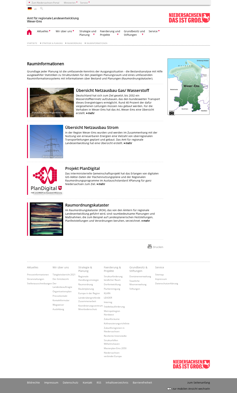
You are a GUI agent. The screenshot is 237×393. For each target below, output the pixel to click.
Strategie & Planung (52, 43)
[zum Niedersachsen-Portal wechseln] (189, 22)
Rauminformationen (97, 43)
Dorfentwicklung (112, 284)
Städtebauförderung (114, 306)
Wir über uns (61, 267)
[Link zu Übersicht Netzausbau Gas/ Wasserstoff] (52, 102)
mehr (91, 113)
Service (159, 267)
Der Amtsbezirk (61, 278)
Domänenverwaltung (140, 276)
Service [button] (153, 31)
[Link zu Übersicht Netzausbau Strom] (46, 141)
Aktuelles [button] (42, 31)
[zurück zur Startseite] (53, 18)
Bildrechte (33, 382)
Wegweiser (58, 304)
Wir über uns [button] (64, 31)
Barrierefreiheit (142, 382)
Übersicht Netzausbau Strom (91, 127)
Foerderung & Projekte (112, 269)
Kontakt (87, 382)
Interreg (108, 302)
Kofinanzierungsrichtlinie (116, 323)
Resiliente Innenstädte (115, 335)
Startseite (32, 43)
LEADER (108, 297)
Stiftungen (134, 288)
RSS (99, 382)
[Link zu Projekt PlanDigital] (46, 180)
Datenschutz (70, 382)
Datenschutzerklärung (166, 283)
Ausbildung (58, 309)
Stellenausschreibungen (39, 283)
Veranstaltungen (35, 278)
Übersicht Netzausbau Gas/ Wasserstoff (112, 90)
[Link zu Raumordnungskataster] (46, 219)
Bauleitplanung (86, 288)
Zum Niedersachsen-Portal (45, 2)
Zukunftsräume (112, 318)
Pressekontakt (60, 295)
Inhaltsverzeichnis (117, 382)
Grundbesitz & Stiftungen (138, 269)
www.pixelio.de (64, 115)
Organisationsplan (62, 291)
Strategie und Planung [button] (87, 32)
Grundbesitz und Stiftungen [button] (134, 32)
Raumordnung (74, 43)
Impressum (161, 278)
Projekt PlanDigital (82, 168)
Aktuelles (32, 267)
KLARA (107, 293)
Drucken (158, 247)
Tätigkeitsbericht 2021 (64, 274)
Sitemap (159, 274)
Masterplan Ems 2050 (115, 348)
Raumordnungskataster (87, 205)
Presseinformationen (38, 274)
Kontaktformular (61, 300)
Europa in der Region (89, 293)
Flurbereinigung (112, 288)
